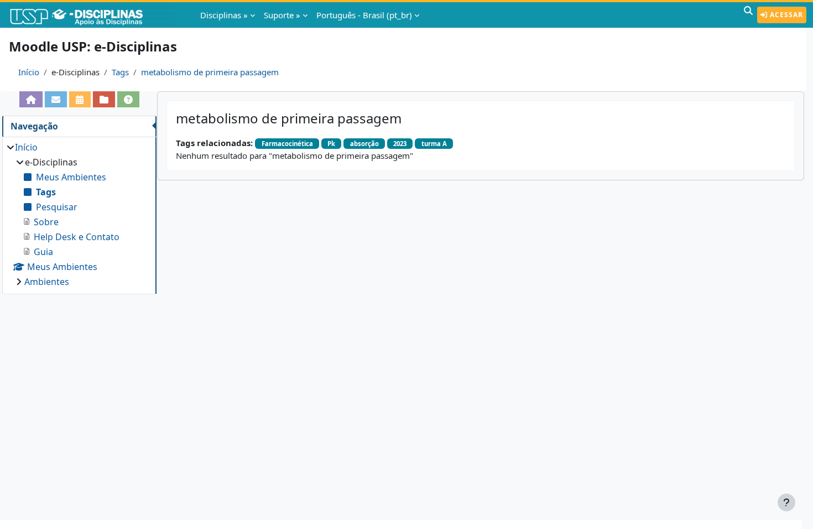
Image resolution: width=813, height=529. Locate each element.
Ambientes (46, 282)
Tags (120, 71)
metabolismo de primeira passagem (210, 71)
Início (28, 71)
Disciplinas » (224, 14)
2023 (399, 143)
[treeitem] (79, 214)
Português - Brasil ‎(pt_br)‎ (364, 14)
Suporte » (282, 14)
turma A (434, 143)
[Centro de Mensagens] (56, 99)
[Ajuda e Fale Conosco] (128, 99)
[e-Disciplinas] (93, 14)
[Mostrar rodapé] (786, 502)
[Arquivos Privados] (104, 99)
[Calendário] (79, 99)
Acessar (785, 14)
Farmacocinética (287, 143)
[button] (748, 15)
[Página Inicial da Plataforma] (31, 99)
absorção (364, 143)
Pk (331, 143)
